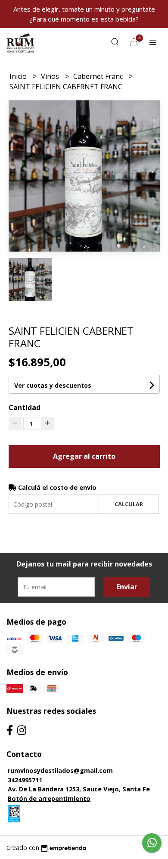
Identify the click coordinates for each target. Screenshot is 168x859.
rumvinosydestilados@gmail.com (60, 770)
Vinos (51, 76)
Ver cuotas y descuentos (52, 385)
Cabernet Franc (98, 76)
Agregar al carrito (84, 456)
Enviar (126, 586)
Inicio (18, 76)
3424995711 (25, 780)
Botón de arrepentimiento (49, 798)
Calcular (129, 504)
